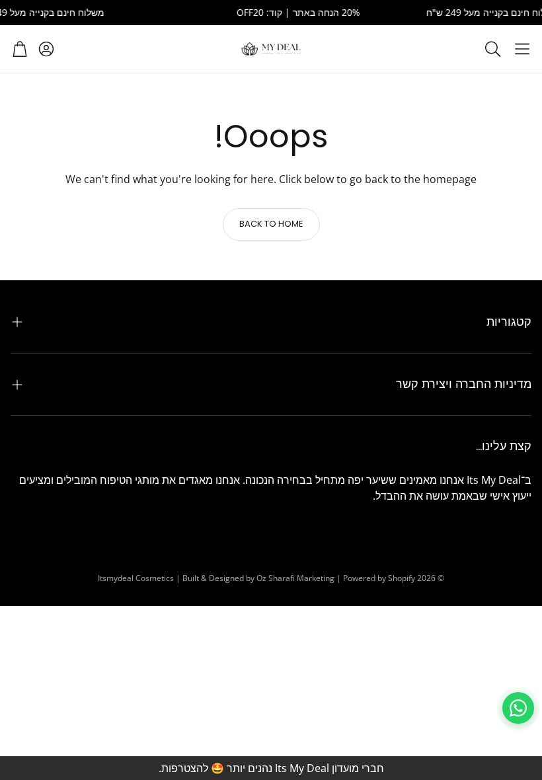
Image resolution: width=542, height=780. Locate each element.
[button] (522, 48)
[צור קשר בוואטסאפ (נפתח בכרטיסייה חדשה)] (518, 708)
